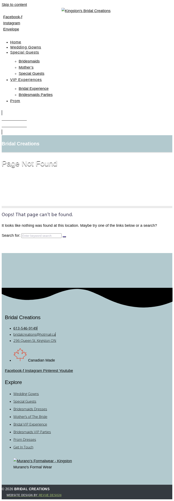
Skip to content (14, 5)
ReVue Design (34, 495)
